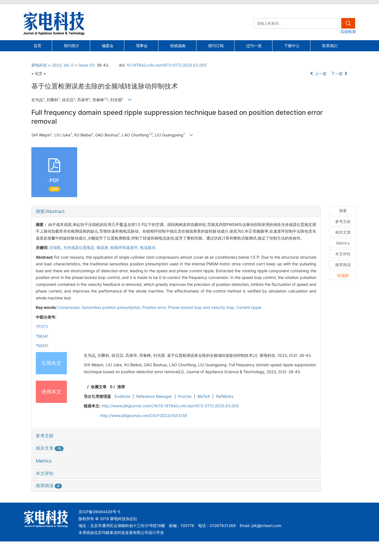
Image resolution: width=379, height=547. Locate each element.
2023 (56, 65)
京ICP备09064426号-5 (99, 511)
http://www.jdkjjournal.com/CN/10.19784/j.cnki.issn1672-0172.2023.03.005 (170, 405)
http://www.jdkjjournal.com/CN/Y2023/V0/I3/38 (143, 415)
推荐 (121, 386)
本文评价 (45, 473)
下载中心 (292, 45)
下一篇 (337, 73)
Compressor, (70, 307)
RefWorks (224, 396)
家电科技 (39, 65)
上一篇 (320, 73)
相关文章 (48, 448)
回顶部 (343, 275)
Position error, (155, 307)
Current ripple (248, 307)
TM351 (42, 345)
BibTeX (204, 396)
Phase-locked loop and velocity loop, (202, 307)
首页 (37, 45)
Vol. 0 (69, 65)
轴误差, (103, 247)
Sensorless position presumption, (112, 307)
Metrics (44, 461)
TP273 (42, 326)
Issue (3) (86, 65)
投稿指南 (178, 45)
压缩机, (56, 247)
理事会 (142, 45)
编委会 (107, 45)
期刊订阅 (216, 45)
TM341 (42, 336)
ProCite (184, 396)
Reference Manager (154, 396)
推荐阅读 (47, 485)
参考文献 (45, 435)
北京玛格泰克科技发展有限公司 (121, 532)
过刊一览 (254, 45)
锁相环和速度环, (125, 247)
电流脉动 (147, 247)
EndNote (122, 396)
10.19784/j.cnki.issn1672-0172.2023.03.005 (167, 65)
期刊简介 (71, 45)
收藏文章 (99, 386)
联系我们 (330, 45)
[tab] (176, 211)
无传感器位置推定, (80, 247)
